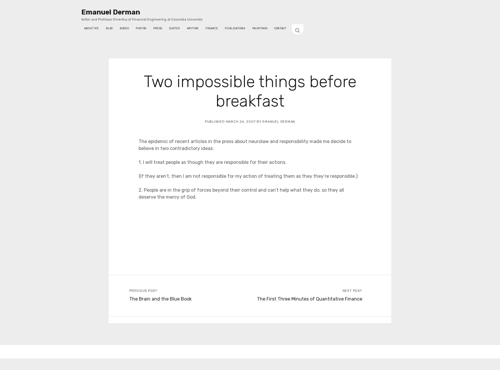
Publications (235, 28)
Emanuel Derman (110, 12)
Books (124, 28)
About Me (91, 28)
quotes (174, 28)
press (157, 28)
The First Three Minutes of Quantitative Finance (309, 299)
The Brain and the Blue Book (160, 299)
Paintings (260, 28)
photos (141, 28)
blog (109, 28)
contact (280, 28)
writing (192, 28)
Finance (211, 28)
